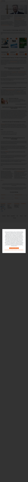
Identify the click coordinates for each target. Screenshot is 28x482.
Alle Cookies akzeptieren (14, 248)
